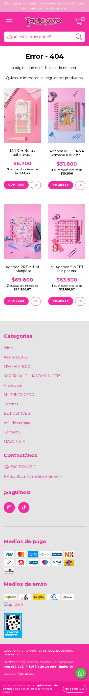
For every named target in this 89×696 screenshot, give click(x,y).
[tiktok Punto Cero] (23, 507)
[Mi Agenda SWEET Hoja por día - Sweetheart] (80, 301)
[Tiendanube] (19, 675)
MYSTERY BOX (17, 366)
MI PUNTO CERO (19, 395)
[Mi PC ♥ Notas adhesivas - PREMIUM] (36, 185)
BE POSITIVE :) (17, 413)
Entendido (74, 688)
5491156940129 (24, 467)
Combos (11, 404)
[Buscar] (79, 37)
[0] (79, 23)
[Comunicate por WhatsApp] (81, 673)
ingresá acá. (14, 666)
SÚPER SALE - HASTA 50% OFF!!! (32, 376)
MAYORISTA (14, 441)
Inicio (8, 348)
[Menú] (9, 22)
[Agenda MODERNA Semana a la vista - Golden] (80, 185)
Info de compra (17, 423)
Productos (13, 385)
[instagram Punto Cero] (9, 507)
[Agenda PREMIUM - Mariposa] (36, 301)
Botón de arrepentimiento (50, 666)
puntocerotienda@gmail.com (36, 476)
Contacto (12, 432)
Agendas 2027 (16, 357)
